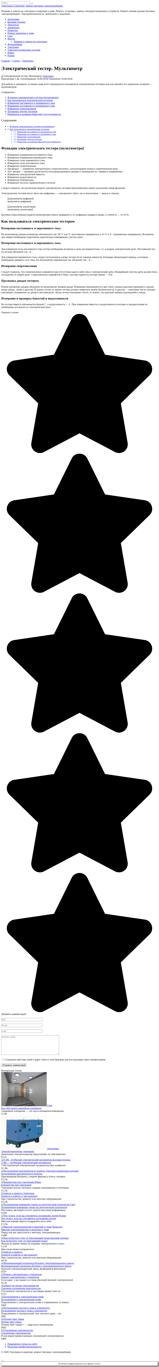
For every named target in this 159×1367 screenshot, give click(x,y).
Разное (11, 55)
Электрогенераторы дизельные (17, 1151)
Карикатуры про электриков (16, 1185)
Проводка (12, 30)
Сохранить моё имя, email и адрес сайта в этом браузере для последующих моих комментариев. (55, 1059)
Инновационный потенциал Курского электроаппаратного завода (36, 1266)
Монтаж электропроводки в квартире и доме (25, 1229)
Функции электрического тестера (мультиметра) (33, 97)
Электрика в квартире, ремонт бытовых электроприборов (32, 6)
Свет (10, 36)
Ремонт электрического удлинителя (20, 1277)
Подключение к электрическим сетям (21, 1299)
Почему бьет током (11, 1322)
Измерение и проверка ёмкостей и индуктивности (34, 114)
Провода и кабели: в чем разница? (19, 1196)
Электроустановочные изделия (23, 50)
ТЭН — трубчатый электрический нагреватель (26, 1162)
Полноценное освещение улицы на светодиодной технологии (34, 1207)
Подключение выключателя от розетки (21, 1173)
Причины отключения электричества (21, 1288)
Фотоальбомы (14, 44)
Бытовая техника (16, 22)
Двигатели (13, 24)
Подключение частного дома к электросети (24, 1310)
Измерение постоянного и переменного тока (31, 103)
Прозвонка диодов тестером (22, 111)
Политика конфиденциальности (24, 1346)
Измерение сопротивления (21, 108)
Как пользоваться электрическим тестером (30, 100)
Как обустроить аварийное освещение (21, 1108)
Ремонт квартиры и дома (20, 33)
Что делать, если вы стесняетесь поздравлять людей (28, 1218)
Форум (11, 38)
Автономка (13, 19)
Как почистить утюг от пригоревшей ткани (24, 1240)
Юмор (10, 52)
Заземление (13, 27)
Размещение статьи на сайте (22, 1344)
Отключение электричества (15, 1333)
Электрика (13, 47)
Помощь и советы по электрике (30, 41)
